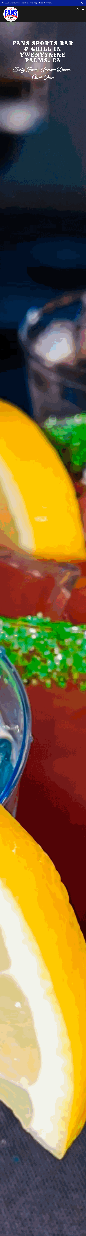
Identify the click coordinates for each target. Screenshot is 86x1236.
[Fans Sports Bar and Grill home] (11, 14)
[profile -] (78, 9)
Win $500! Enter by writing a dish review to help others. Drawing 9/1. (27, 3)
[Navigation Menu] (83, 9)
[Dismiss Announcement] (81, 2)
